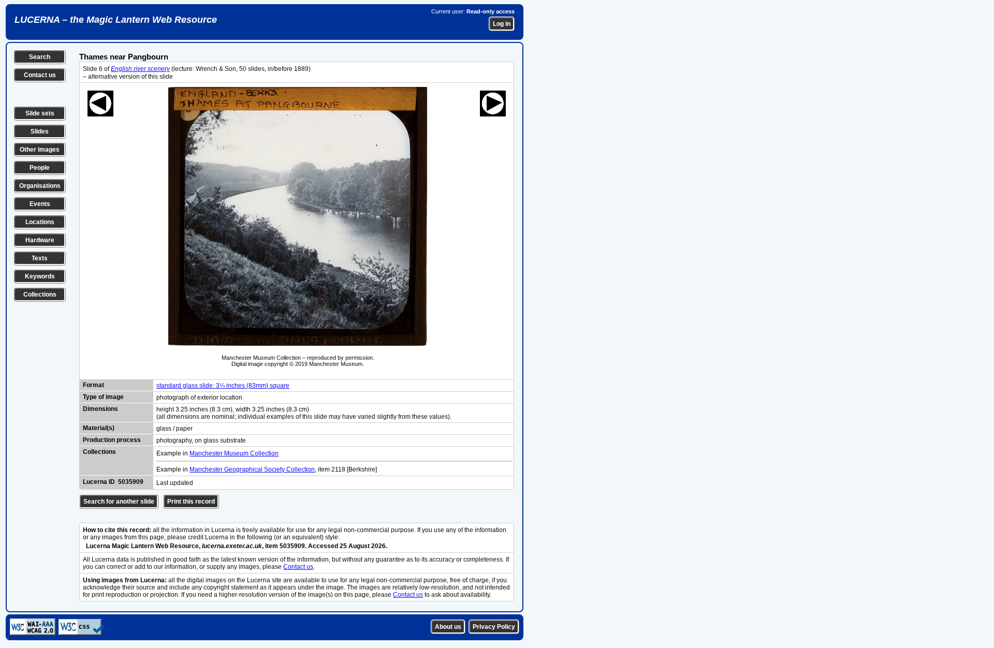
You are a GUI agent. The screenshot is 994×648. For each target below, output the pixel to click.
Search (39, 57)
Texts (40, 258)
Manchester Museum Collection (234, 453)
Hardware (39, 240)
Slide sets (39, 113)
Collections (39, 294)
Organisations (40, 185)
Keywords (40, 276)
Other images (40, 149)
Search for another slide (118, 501)
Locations (39, 222)
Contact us (40, 75)
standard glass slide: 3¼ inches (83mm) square (222, 385)
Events (40, 204)
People (40, 167)
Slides (40, 131)
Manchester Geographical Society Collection (252, 469)
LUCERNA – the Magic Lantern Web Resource (115, 19)
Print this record (191, 501)
